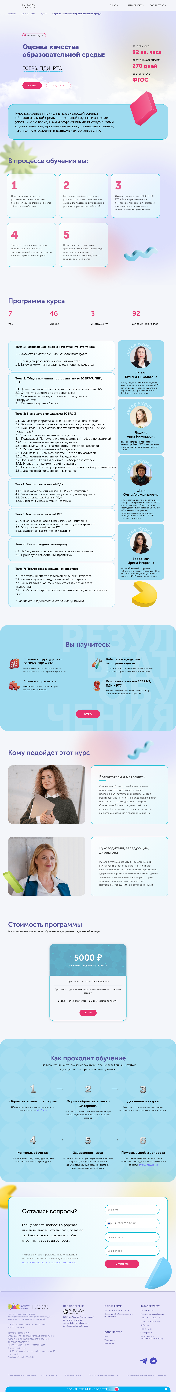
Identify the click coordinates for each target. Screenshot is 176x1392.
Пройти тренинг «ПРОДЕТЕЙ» (88, 1389)
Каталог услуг (28, 13)
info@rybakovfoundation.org (75, 1326)
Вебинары (145, 1325)
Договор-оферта (49, 1375)
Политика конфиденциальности (103, 1375)
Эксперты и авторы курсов (117, 1310)
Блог (107, 1336)
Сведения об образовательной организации (146, 1375)
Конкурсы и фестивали (151, 1321)
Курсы (44, 13)
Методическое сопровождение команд (152, 1337)
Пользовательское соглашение (22, 1375)
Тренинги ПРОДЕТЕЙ (150, 1318)
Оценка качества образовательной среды (76, 13)
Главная (12, 13)
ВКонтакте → (111, 1344)
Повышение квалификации (152, 1314)
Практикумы (146, 1329)
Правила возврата (73, 1375)
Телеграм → (110, 1340)
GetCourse (42, 1110)
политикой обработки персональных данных (48, 1262)
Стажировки (146, 1332)
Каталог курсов (147, 1310)
